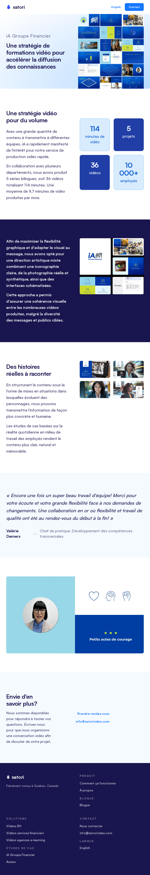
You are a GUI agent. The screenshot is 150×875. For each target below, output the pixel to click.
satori (18, 777)
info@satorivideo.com (92, 721)
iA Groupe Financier (20, 855)
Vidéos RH (13, 826)
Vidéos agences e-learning (25, 840)
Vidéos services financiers (25, 833)
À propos (86, 790)
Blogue (85, 805)
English (116, 7)
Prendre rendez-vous (93, 714)
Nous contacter (91, 826)
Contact (134, 7)
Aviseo (11, 862)
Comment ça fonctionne (98, 783)
